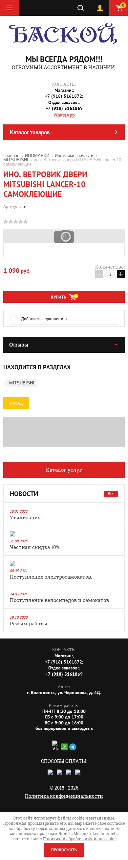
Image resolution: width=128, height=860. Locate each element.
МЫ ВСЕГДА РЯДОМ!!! (64, 59)
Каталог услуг (64, 469)
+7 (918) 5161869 (64, 108)
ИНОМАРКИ (37, 155)
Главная (11, 155)
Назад (16, 403)
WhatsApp (64, 115)
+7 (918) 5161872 (63, 96)
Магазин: (63, 90)
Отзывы (18, 344)
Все (111, 493)
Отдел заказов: (63, 102)
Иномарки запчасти (74, 155)
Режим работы (28, 623)
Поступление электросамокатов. (51, 576)
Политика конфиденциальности (64, 796)
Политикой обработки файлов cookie (80, 838)
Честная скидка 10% (35, 547)
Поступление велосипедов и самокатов (59, 600)
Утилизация (25, 517)
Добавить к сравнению (44, 318)
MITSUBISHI (15, 159)
